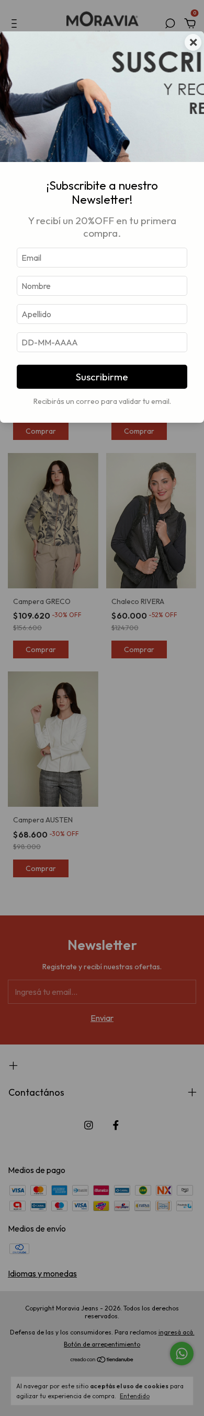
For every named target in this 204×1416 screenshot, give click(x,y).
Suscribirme (102, 376)
